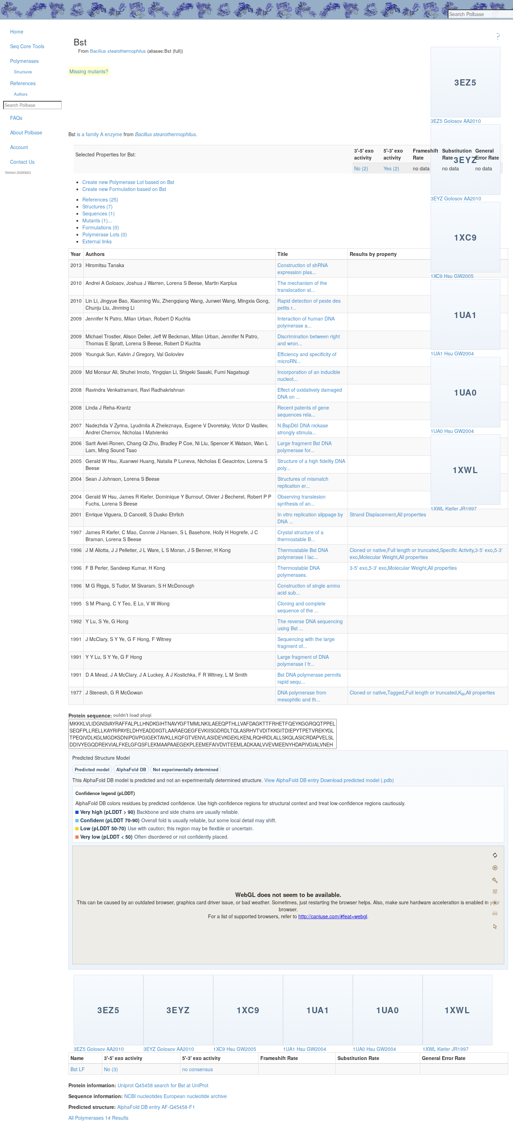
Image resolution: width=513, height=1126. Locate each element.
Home (16, 31)
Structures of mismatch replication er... (302, 482)
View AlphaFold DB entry (291, 780)
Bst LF (77, 1069)
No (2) (361, 168)
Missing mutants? (88, 71)
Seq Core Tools (27, 46)
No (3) (111, 1069)
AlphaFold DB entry (138, 1106)
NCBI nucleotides (143, 1095)
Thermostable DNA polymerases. (298, 571)
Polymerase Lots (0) (104, 234)
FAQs (16, 117)
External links (97, 241)
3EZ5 (437, 120)
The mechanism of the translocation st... (302, 286)
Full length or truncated (413, 549)
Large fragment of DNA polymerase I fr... (303, 660)
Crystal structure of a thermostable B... (300, 536)
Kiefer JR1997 (461, 508)
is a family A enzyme (99, 134)
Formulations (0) (100, 227)
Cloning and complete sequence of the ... (301, 607)
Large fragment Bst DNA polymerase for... (304, 447)
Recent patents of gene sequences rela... (303, 411)
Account (19, 146)
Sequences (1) (98, 213)
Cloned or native (368, 549)
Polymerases (24, 60)
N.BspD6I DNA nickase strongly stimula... (302, 429)
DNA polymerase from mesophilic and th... (301, 696)
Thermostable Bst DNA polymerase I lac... (302, 553)
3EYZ (437, 198)
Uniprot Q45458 (135, 1085)
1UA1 (437, 353)
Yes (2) (391, 168)
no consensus (197, 1069)
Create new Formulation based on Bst (124, 188)
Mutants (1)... (97, 220)
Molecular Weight (378, 556)
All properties (411, 514)
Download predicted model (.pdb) (357, 780)
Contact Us (22, 161)
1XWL (437, 508)
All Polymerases (86, 1117)
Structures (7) (97, 206)
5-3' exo (378, 567)
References (23, 83)
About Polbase (26, 132)
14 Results (116, 1117)
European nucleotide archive (195, 1095)
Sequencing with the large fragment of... (306, 642)
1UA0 (437, 430)
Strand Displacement (373, 514)
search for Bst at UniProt (181, 1085)
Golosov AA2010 (462, 120)
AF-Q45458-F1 (178, 1106)
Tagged (395, 692)
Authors (21, 94)
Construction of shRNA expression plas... (302, 268)
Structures (23, 71)
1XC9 (437, 275)
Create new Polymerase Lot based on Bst (128, 181)
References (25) (100, 199)
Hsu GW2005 (459, 275)
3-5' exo (484, 549)
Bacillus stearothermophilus (118, 50)
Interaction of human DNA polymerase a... (306, 322)
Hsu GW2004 (459, 353)
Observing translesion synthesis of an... (301, 500)
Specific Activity (457, 549)
